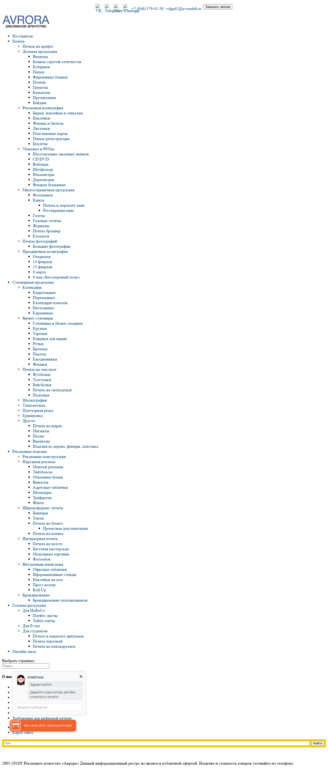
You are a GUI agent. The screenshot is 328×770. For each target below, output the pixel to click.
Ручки (38, 343)
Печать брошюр (46, 230)
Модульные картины (51, 554)
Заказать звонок (217, 7)
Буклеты (40, 143)
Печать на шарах (47, 425)
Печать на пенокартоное (54, 646)
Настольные (43, 307)
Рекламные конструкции (44, 456)
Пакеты (39, 354)
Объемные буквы (48, 477)
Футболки (41, 374)
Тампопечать (34, 405)
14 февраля (42, 261)
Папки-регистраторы (51, 138)
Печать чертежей (48, 641)
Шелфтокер (43, 169)
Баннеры (40, 513)
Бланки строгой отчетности (57, 61)
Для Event (31, 625)
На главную (22, 36)
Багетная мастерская (50, 548)
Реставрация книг (58, 210)
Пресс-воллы (44, 584)
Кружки (40, 328)
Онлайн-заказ (24, 651)
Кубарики (41, 66)
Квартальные (44, 292)
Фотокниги (43, 195)
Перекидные (44, 297)
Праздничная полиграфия (45, 251)
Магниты (41, 430)
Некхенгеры (43, 174)
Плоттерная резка (38, 410)
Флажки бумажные (49, 184)
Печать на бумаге (48, 523)
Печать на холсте (48, 543)
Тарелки (40, 333)
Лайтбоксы (42, 471)
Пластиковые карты (50, 133)
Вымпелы (41, 441)
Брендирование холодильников (60, 600)
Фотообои (41, 559)
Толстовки (42, 379)
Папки (38, 71)
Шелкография (35, 400)
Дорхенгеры (43, 179)
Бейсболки (42, 384)
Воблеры (40, 164)
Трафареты (42, 497)
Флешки (40, 364)
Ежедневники (45, 359)
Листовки (41, 128)
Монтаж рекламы (48, 466)
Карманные (43, 313)
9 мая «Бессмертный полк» (56, 277)
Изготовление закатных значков (61, 154)
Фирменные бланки (50, 77)
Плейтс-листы (45, 615)
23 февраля (42, 266)
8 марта (39, 271)
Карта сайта (22, 732)
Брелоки (40, 348)
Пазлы (38, 436)
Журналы (41, 225)
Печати (39, 82)
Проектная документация (65, 528)
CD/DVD (41, 159)
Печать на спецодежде (52, 389)
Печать (18, 41)
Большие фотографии (51, 246)
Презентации (44, 97)
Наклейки (41, 118)
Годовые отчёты (47, 220)
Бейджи (39, 102)
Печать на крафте (38, 46)
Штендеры (42, 492)
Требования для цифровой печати (41, 718)
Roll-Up (39, 589)
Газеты (39, 215)
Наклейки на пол (48, 579)
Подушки (41, 395)
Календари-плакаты (50, 302)
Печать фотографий (40, 241)
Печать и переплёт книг (64, 205)
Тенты (38, 518)
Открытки (42, 256)
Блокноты (41, 92)
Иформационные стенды (54, 574)
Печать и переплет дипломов (58, 636)
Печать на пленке (48, 533)
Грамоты (40, 87)
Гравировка (33, 415)
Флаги (38, 502)
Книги (38, 200)
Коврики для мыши (50, 338)
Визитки (40, 56)
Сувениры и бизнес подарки (58, 323)
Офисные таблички (50, 569)
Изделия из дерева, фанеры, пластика (65, 446)
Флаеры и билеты (48, 123)
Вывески (40, 482)
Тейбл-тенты (44, 620)
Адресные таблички (50, 487)
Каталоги (41, 236)
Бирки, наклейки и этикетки (58, 113)
